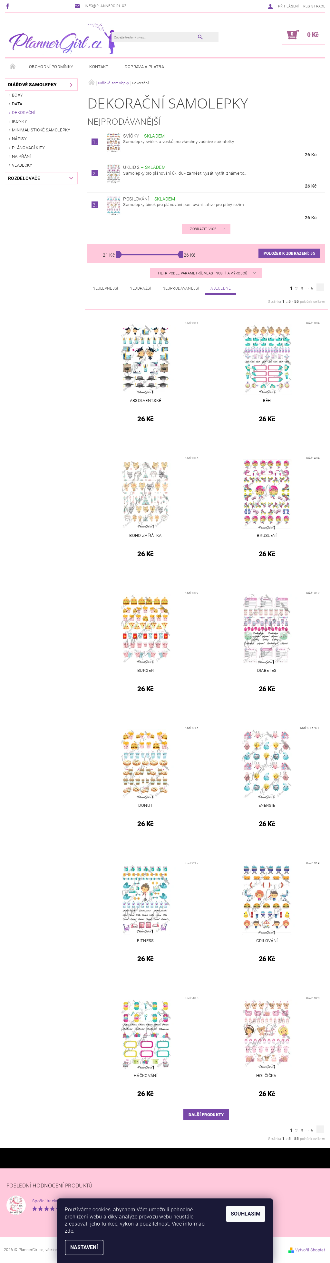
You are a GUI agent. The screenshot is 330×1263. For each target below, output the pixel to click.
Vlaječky (22, 165)
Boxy (17, 95)
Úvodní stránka (13, 66)
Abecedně (220, 288)
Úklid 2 (144, 167)
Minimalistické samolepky (41, 130)
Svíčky (144, 136)
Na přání (21, 156)
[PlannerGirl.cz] (61, 38)
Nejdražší (140, 288)
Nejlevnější (105, 288)
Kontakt (98, 66)
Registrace (314, 6)
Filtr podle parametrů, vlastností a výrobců (203, 273)
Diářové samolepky (32, 84)
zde (69, 1231)
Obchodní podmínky (51, 66)
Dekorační (23, 112)
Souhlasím (245, 1214)
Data (17, 103)
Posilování (149, 198)
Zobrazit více (203, 229)
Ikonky (19, 121)
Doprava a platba (144, 66)
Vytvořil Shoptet (310, 1250)
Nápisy (19, 138)
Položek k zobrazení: (289, 253)
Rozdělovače (24, 178)
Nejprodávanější (180, 288)
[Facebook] (8, 6)
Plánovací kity (28, 147)
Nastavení (84, 1247)
